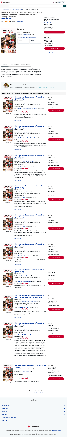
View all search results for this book (33, 393)
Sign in (59, 2)
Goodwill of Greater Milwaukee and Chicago (30, 334)
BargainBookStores (23, 307)
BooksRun (21, 167)
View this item (47, 22)
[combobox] (36, 6)
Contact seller (17, 120)
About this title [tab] (14, 65)
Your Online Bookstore (24, 281)
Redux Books (21, 197)
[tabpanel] (21, 73)
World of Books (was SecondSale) (27, 108)
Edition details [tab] (25, 65)
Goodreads (20, 21)
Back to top (33, 400)
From (22, 41)
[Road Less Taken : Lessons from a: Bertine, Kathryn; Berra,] (8, 380)
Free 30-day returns (54, 52)
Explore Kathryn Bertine (45, 87)
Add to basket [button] (54, 32)
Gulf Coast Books (23, 255)
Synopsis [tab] (4, 65)
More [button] (3, 79)
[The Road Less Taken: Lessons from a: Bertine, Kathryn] (8, 112)
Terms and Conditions (56, 430)
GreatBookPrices (22, 377)
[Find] (64, 6)
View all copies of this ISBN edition (27, 37)
